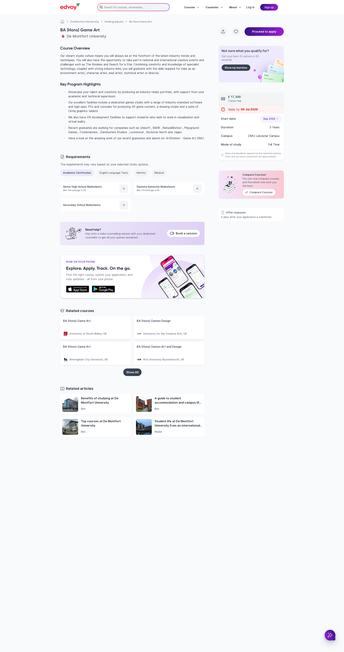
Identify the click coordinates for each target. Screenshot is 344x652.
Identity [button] (141, 172)
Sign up (269, 7)
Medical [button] (159, 172)
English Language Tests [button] (114, 172)
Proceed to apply (264, 31)
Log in (250, 7)
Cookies (210, 631)
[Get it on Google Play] (103, 289)
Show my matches (236, 67)
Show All (132, 372)
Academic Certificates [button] (77, 172)
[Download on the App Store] (77, 289)
